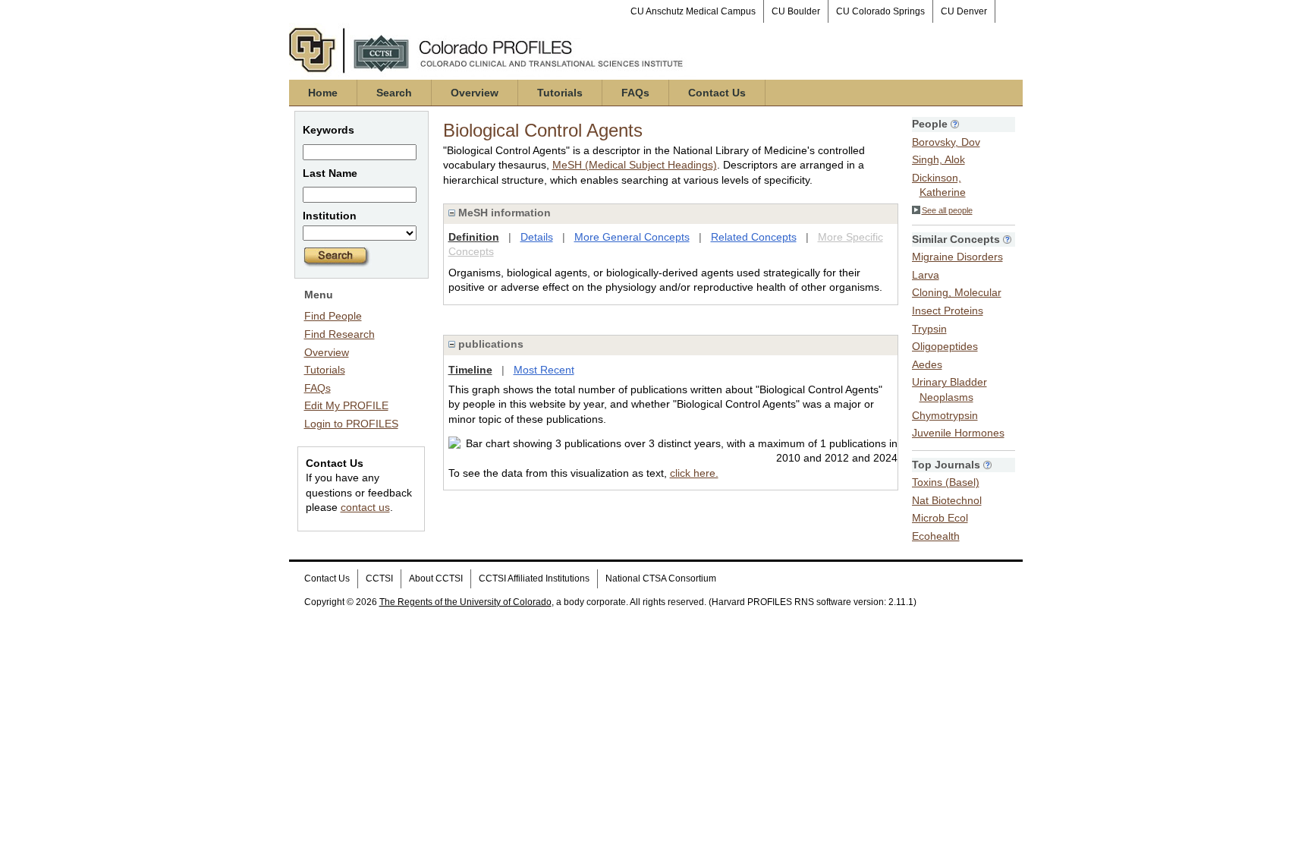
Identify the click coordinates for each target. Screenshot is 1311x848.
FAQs (635, 93)
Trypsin (929, 329)
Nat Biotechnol (947, 500)
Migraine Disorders (957, 257)
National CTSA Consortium (660, 578)
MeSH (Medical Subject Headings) (634, 165)
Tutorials (560, 93)
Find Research (339, 334)
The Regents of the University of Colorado (465, 602)
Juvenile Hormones (958, 433)
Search (394, 93)
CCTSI (379, 578)
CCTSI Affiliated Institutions (534, 578)
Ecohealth (936, 536)
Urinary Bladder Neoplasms (949, 389)
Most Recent (544, 370)
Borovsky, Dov (946, 142)
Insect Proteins (947, 310)
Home (323, 93)
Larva (925, 275)
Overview (474, 93)
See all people (947, 210)
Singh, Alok (938, 159)
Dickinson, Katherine (939, 185)
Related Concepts (754, 237)
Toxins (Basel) (945, 482)
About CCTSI (436, 578)
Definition (473, 237)
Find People (333, 316)
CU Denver (964, 11)
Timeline (470, 370)
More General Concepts (632, 237)
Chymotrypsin (945, 415)
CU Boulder (796, 11)
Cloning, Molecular (956, 292)
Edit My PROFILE (346, 405)
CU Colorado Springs (880, 11)
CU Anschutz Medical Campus (693, 11)
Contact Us (717, 93)
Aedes (927, 364)
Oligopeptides (945, 346)
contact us (365, 507)
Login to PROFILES (351, 424)
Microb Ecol (940, 518)
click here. (694, 473)
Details (536, 237)
